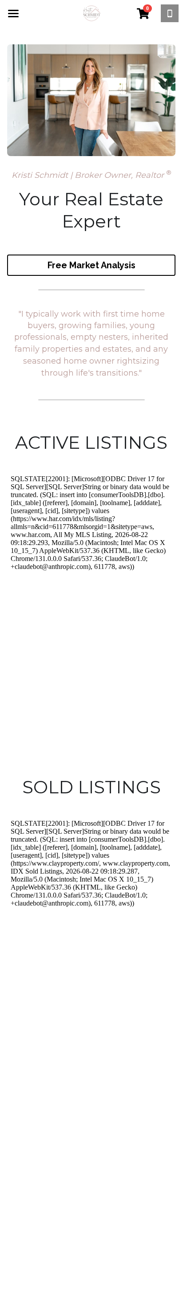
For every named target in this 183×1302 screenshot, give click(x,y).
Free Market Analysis (91, 265)
